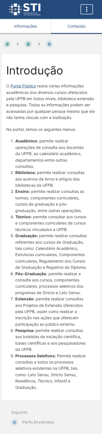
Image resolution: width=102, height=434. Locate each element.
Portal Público (23, 85)
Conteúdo (76, 26)
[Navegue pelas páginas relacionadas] (39, 44)
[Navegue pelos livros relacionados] (17, 44)
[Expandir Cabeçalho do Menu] (86, 9)
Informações (25, 26)
